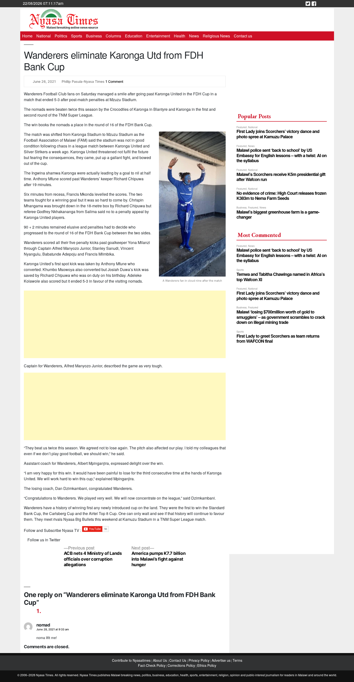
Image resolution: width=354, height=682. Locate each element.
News (194, 36)
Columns (113, 36)
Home (27, 36)
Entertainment (158, 36)
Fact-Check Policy (151, 665)
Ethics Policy (206, 665)
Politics (61, 36)
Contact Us (178, 660)
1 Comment (114, 81)
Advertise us (221, 660)
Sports (76, 36)
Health (179, 36)
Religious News (216, 36)
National (43, 36)
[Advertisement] (125, 324)
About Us (160, 660)
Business (94, 36)
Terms (237, 660)
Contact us (243, 36)
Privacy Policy (199, 660)
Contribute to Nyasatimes (131, 660)
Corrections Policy (181, 665)
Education (133, 36)
